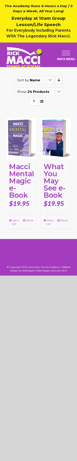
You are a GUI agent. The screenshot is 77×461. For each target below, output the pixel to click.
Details (29, 220)
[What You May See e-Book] (56, 138)
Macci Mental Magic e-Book (21, 180)
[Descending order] (59, 80)
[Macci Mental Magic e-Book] (21, 138)
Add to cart (15, 222)
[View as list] (42, 101)
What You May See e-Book (55, 180)
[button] (66, 52)
